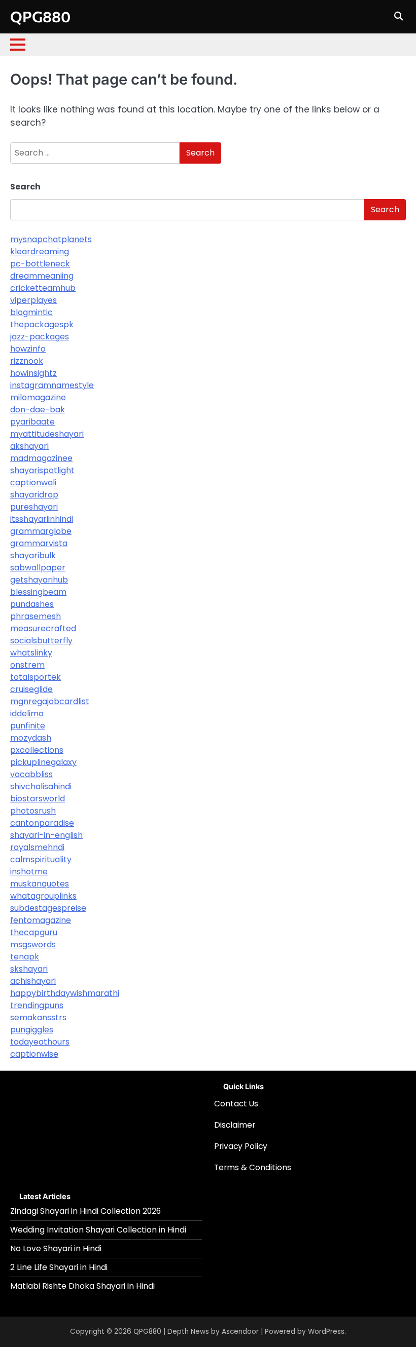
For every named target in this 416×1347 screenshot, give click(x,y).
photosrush (33, 811)
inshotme (29, 871)
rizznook (26, 361)
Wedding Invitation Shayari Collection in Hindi (98, 1229)
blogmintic (31, 312)
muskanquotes (39, 884)
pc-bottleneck (40, 264)
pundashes (32, 604)
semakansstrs (38, 1017)
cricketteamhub (43, 288)
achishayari (33, 981)
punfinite (27, 726)
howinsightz (33, 373)
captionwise (34, 1054)
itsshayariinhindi (41, 519)
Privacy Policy (240, 1146)
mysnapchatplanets (51, 239)
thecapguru (33, 932)
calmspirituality (41, 859)
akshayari (29, 446)
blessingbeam (38, 592)
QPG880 (40, 16)
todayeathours (40, 1042)
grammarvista (38, 543)
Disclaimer (234, 1125)
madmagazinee (41, 458)
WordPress (326, 1331)
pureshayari (34, 507)
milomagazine (38, 397)
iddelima (27, 713)
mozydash (30, 738)
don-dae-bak (37, 409)
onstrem (27, 665)
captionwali (33, 482)
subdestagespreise (48, 908)
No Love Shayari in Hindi (55, 1248)
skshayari (29, 969)
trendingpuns (36, 1005)
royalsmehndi (37, 847)
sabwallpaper (37, 567)
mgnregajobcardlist (49, 701)
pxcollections (36, 750)
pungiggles (31, 1029)
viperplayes (33, 300)
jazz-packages (39, 336)
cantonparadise (42, 823)
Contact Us (236, 1103)
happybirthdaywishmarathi (64, 993)
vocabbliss (31, 774)
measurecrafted (43, 628)
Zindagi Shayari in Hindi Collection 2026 (85, 1211)
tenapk (24, 957)
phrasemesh (35, 616)
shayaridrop (34, 495)
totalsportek (35, 677)
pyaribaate (32, 422)
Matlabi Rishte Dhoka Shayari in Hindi (82, 1286)
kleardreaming (39, 251)
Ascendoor (240, 1331)
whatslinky (31, 653)
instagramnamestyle (52, 385)
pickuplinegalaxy (43, 762)
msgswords (33, 944)
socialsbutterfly (41, 640)
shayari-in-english (46, 835)
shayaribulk (33, 555)
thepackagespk (42, 324)
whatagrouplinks (43, 896)
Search (25, 187)
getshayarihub (39, 580)
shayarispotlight (42, 470)
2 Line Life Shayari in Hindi (59, 1267)
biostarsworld (37, 798)
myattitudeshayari (47, 434)
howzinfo (28, 349)
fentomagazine (40, 920)
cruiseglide (31, 689)
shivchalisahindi (41, 786)
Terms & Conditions (252, 1167)
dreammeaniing (42, 276)
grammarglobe (41, 531)
